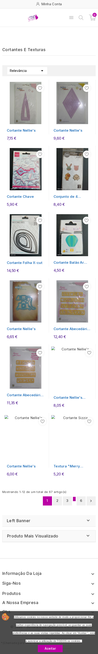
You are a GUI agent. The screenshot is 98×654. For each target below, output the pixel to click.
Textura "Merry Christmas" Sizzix (69, 466)
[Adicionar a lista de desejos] (40, 88)
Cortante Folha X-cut (24, 263)
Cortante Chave (20, 196)
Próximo (91, 501)
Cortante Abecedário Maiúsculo (71, 329)
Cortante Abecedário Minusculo (25, 395)
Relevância (27, 70)
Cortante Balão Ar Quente (69, 262)
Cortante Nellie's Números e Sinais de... (69, 397)
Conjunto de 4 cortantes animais (69, 196)
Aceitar (50, 648)
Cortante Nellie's (21, 130)
